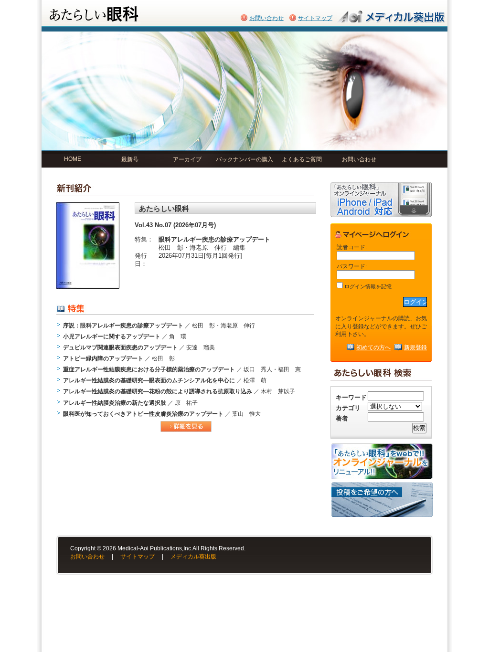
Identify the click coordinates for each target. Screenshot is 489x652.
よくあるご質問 (302, 159)
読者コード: (352, 247)
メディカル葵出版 (193, 556)
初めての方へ (373, 347)
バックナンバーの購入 (244, 159)
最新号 (129, 159)
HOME (72, 159)
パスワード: (352, 266)
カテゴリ (348, 407)
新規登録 (415, 347)
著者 (342, 418)
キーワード (351, 397)
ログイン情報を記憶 (367, 286)
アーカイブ (187, 159)
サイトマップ (315, 18)
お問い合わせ (266, 18)
